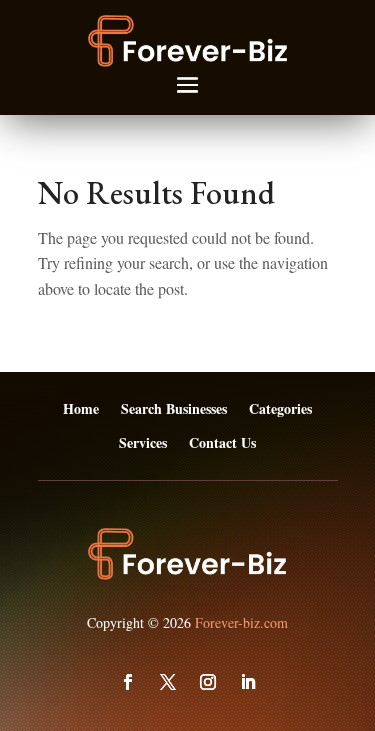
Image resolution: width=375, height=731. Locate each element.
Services (143, 443)
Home (81, 409)
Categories (280, 409)
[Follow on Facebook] (128, 682)
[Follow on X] (168, 682)
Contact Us (222, 443)
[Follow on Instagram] (208, 682)
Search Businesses (174, 409)
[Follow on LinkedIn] (248, 682)
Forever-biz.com (241, 622)
